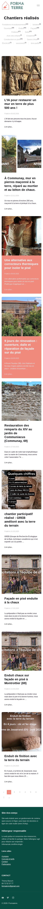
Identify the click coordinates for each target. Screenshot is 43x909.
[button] (38, 5)
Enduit (21, 28)
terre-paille (35, 43)
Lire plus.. (8, 127)
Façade (34, 28)
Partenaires (6, 864)
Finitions (14, 32)
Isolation (36, 25)
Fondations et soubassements (14, 25)
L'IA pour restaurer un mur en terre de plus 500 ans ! (20, 103)
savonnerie (20, 43)
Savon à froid (32, 39)
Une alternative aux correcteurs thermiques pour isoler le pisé (21, 264)
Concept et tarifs (8, 859)
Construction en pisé (12, 39)
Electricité (6, 43)
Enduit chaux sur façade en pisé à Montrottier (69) (16, 679)
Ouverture (8, 28)
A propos (5, 856)
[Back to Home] (13, 5)
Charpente (30, 36)
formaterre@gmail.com (10, 886)
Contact (5, 862)
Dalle (27, 32)
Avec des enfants (13, 36)
